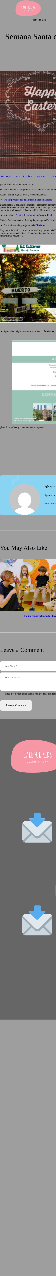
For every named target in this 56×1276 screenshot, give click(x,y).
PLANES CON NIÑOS (20, 176)
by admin (42, 176)
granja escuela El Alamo (32, 225)
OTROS (4, 176)
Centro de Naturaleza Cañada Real (33, 215)
